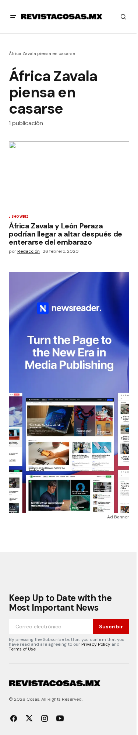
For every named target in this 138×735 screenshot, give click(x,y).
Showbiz (19, 217)
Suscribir (111, 626)
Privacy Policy (95, 644)
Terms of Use (22, 649)
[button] (13, 16)
